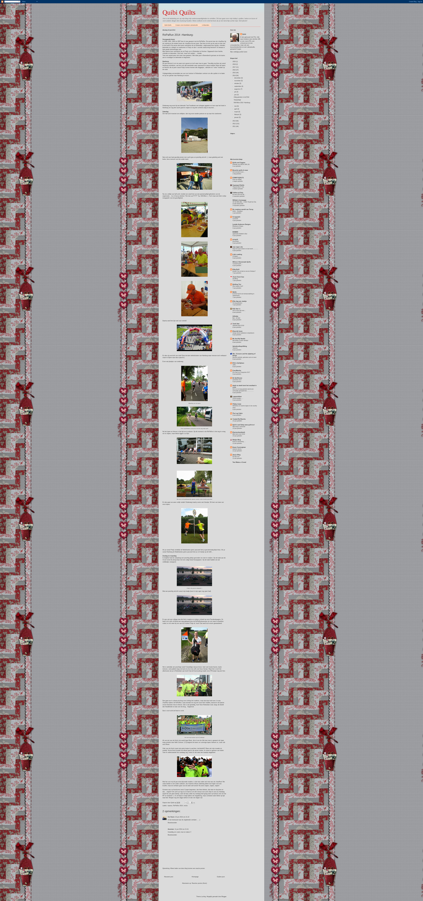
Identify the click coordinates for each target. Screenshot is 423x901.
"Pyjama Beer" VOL (238, 187)
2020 (234, 61)
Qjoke (235, 292)
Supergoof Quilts (238, 185)
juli (235, 92)
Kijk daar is (236, 309)
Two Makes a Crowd (239, 462)
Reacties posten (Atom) (199, 883)
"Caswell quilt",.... (238, 264)
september (237, 86)
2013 (234, 121)
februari (236, 114)
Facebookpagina (215, 619)
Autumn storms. (237, 449)
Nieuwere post (168, 877)
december (237, 78)
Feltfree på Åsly (238, 192)
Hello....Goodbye (238, 211)
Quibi (244, 34)
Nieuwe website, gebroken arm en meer (244, 357)
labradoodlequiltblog (240, 346)
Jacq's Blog (236, 455)
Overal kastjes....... (238, 398)
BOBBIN (235, 232)
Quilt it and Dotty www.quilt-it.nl (243, 425)
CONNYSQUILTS (238, 178)
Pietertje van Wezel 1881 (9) (241, 164)
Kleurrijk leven (237, 331)
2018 (234, 64)
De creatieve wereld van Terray (243, 209)
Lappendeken (237, 396)
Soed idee (236, 324)
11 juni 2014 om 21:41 (182, 829)
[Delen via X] (190, 803)
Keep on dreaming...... (239, 441)
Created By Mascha (239, 419)
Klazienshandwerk (239, 432)
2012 (234, 123)
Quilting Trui (237, 284)
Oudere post (221, 877)
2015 (234, 72)
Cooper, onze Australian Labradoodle (186, 25)
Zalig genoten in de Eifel (241, 97)
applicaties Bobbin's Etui (240, 234)
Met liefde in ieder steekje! (240, 340)
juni (235, 94)
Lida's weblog (237, 254)
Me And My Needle (239, 338)
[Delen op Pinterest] (194, 803)
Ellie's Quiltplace (238, 363)
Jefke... (235, 365)
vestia (185, 805)
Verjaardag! (237, 100)
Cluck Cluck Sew (238, 277)
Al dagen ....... (237, 256)
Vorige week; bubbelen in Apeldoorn (243, 333)
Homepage (195, 877)
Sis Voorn (171, 817)
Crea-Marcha (237, 370)
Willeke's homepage (239, 200)
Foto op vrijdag (237, 179)
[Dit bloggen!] (188, 803)
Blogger (224, 896)
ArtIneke (235, 316)
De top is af (236, 456)
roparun (170, 805)
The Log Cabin (238, 413)
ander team (184, 159)
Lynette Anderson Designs (241, 224)
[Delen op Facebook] (192, 803)
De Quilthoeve (237, 378)
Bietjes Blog (237, 440)
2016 (234, 70)
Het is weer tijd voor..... (239, 310)
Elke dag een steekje (240, 301)
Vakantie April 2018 (238, 325)
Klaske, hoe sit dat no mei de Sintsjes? (244, 271)
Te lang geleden (237, 303)
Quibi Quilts (178, 12)
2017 (234, 67)
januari (236, 117)
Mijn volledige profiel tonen (238, 52)
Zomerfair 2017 (237, 380)
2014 (234, 75)
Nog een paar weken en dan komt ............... (245, 249)
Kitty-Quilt (236, 269)
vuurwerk (235, 218)
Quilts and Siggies (239, 162)
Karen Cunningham (239, 447)
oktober (236, 83)
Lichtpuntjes (205, 25)
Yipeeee (235, 348)
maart (236, 112)
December (236, 241)
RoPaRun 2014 (178, 805)
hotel (222, 105)
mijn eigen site (238, 247)
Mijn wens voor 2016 (239, 434)
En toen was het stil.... (239, 194)
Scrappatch (236, 217)
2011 (234, 126)
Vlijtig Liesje (237, 404)
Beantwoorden (172, 822)
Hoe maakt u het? (238, 286)
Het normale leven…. (239, 172)
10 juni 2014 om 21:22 (182, 817)
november (237, 80)
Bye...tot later (236, 318)
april (235, 109)
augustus (237, 89)
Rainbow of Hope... (238, 226)
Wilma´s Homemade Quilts (242, 262)
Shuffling (235, 278)
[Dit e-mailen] (186, 803)
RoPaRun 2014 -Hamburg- (242, 102)
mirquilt (235, 239)
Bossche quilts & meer (240, 170)
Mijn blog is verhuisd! (239, 426)
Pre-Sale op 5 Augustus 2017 (241, 372)
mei (235, 106)
